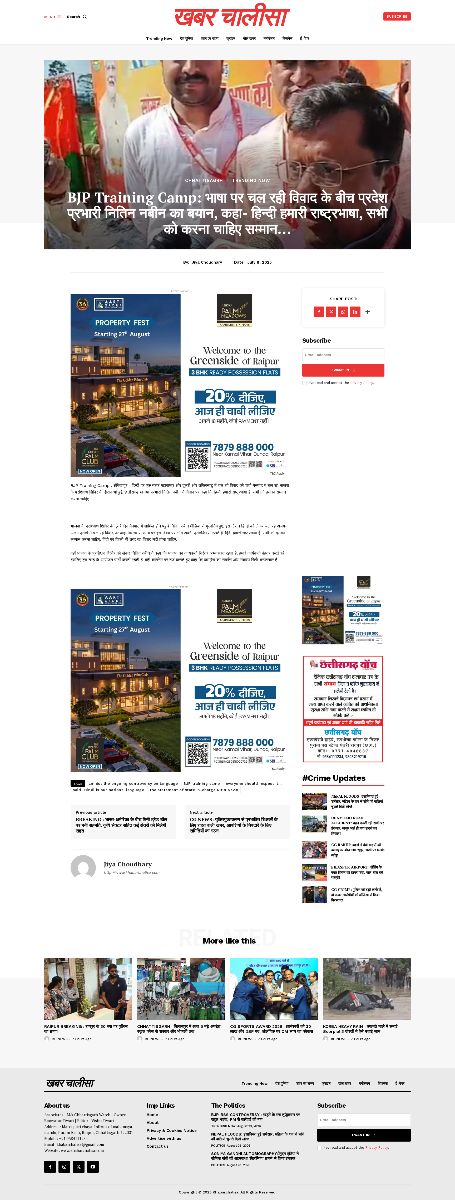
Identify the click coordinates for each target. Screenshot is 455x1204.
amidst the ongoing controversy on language (133, 783)
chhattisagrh (204, 180)
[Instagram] (64, 1167)
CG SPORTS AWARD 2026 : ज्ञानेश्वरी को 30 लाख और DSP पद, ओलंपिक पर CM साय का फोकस (271, 1029)
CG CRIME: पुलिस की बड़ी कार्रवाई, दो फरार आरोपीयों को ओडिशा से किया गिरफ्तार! (356, 894)
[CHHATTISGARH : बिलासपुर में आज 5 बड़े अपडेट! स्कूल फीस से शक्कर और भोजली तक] (181, 988)
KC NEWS (60, 1039)
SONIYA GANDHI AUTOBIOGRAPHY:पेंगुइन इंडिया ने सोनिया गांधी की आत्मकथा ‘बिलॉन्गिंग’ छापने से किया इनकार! (255, 1156)
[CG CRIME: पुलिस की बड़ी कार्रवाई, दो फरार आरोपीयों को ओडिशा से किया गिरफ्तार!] (314, 894)
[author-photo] (47, 1039)
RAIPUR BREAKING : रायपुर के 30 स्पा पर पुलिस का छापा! (86, 1029)
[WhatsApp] (343, 312)
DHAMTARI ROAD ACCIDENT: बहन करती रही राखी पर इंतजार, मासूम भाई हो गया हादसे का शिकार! (357, 825)
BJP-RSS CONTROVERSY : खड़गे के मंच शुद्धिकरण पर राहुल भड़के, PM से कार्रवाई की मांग (255, 1117)
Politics (218, 1145)
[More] (367, 312)
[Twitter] (331, 312)
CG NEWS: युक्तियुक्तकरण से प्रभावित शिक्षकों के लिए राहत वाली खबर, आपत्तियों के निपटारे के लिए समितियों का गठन (234, 825)
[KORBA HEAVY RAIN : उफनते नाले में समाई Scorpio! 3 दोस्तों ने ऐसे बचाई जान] (367, 988)
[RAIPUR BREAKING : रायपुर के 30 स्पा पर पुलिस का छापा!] (88, 988)
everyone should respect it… (254, 783)
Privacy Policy (361, 383)
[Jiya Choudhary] (83, 867)
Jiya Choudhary (207, 262)
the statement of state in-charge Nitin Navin (194, 790)
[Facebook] (319, 312)
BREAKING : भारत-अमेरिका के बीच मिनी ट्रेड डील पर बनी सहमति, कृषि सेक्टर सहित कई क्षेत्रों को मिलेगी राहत (121, 825)
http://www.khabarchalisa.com (131, 872)
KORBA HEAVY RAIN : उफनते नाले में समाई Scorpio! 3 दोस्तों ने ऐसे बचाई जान (360, 1029)
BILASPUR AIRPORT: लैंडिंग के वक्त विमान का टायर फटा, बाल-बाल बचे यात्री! (357, 872)
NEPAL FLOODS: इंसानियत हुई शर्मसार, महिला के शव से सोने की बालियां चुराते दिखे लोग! (357, 801)
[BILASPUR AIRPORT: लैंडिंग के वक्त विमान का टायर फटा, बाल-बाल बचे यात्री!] (314, 872)
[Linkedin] (355, 312)
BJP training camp (202, 783)
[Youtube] (93, 1167)
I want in (340, 370)
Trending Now (251, 180)
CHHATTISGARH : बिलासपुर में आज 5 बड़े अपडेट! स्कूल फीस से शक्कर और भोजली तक (179, 1029)
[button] (78, 16)
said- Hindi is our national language (108, 790)
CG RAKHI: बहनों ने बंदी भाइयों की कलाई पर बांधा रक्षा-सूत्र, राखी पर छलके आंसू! (357, 849)
